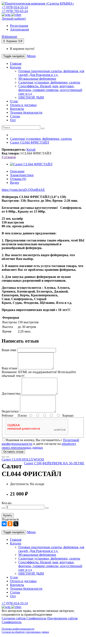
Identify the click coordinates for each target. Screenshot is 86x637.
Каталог (16, 67)
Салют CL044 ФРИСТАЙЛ (29, 142)
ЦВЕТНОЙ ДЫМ (31, 97)
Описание (17, 171)
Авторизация (19, 29)
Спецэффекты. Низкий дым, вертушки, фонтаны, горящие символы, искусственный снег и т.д (50, 89)
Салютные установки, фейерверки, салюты (49, 82)
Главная (15, 63)
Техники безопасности (26, 112)
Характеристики (22, 175)
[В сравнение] (7, 456)
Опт (13, 120)
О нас (14, 101)
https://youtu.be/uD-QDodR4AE (23, 189)
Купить (7, 515)
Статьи (15, 116)
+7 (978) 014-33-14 (15, 7)
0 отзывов (9, 157)
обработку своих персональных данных (39, 445)
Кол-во (6, 503)
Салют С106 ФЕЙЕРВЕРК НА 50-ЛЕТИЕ (54, 463)
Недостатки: (10, 411)
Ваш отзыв (9, 368)
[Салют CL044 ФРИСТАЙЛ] (31, 164)
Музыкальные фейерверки (37, 78)
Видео (14, 182)
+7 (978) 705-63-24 (15, 11)
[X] (15, 523)
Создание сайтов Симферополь (24, 618)
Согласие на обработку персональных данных (25, 632)
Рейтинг (8, 415)
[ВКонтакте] (4, 523)
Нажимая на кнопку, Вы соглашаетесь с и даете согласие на (40, 443)
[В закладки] (3, 456)
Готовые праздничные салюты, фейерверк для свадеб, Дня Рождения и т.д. (51, 73)
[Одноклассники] (10, 523)
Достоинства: (11, 393)
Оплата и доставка (23, 105)
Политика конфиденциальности (18, 628)
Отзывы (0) (18, 179)
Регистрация (19, 25)
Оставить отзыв (13, 451)
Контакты (17, 108)
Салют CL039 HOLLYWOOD (23, 459)
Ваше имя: (9, 350)
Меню (31, 56)
